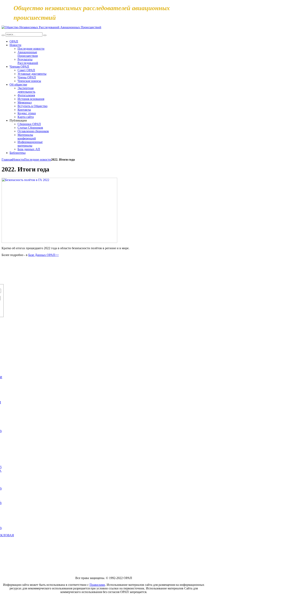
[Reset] (44, 35)
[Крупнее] (59, 179)
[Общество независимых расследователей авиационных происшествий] (51, 27)
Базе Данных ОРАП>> (43, 255)
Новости (18, 159)
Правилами (97, 584)
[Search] (3, 35)
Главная (7, 159)
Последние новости (37, 159)
